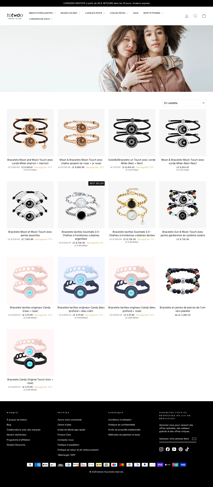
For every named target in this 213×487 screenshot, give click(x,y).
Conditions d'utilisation (120, 419)
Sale (135, 13)
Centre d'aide (64, 424)
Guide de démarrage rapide (71, 429)
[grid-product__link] (30, 132)
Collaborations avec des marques (23, 429)
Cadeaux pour (94, 13)
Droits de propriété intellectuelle (124, 429)
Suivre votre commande (70, 419)
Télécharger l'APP (66, 455)
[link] (15, 16)
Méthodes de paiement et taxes (124, 434)
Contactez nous (66, 440)
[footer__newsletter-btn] (194, 439)
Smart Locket (69, 13)
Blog (9, 424)
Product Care (64, 434)
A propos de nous (39, 19)
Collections (118, 13)
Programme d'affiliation (18, 440)
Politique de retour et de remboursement (78, 450)
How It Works (152, 13)
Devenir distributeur (17, 434)
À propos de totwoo (17, 419)
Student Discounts (16, 445)
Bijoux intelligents (41, 13)
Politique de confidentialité (121, 424)
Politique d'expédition (68, 445)
